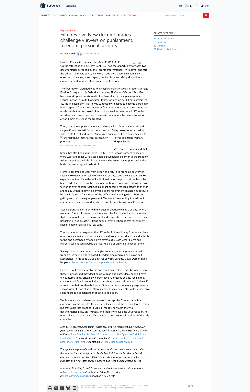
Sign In (206, 6)
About (126, 385)
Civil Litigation (60, 15)
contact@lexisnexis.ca (88, 385)
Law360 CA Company (139, 385)
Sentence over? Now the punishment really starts (100, 262)
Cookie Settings (110, 388)
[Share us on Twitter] (56, 388)
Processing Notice (125, 388)
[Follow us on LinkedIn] (192, 386)
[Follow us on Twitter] (189, 386)
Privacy (87, 388)
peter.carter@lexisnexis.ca (77, 376)
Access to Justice (165, 39)
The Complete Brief (167, 49)
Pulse (116, 15)
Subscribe (119, 385)
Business (45, 15)
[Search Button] (206, 15)
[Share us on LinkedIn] (62, 388)
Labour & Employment (91, 15)
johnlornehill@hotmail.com (118, 342)
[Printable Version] (50, 388)
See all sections (129, 15)
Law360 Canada (72, 372)
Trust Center (97, 388)
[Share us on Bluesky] (68, 388)
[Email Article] (74, 388)
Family (108, 15)
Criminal (73, 15)
